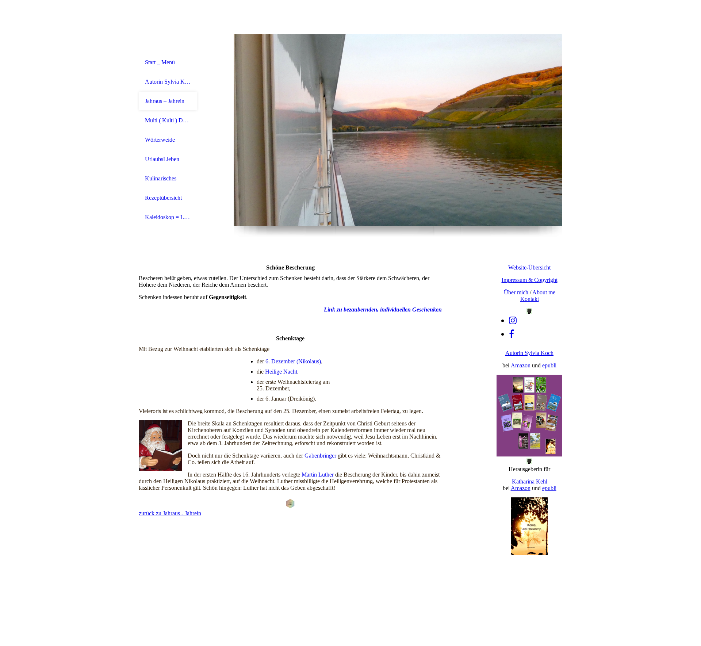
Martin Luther (318, 474)
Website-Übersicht (529, 267)
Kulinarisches (160, 178)
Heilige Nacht (281, 371)
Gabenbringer (320, 455)
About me (543, 292)
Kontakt (529, 299)
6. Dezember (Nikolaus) (293, 361)
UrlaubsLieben (162, 159)
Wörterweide (160, 140)
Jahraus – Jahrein (164, 101)
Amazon (520, 365)
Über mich (516, 292)
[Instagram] (513, 320)
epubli (549, 365)
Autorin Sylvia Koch (168, 82)
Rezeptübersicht (163, 198)
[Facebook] (511, 334)
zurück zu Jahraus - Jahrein (170, 513)
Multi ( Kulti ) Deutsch (168, 120)
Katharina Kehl (529, 481)
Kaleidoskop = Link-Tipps (168, 217)
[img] (398, 130)
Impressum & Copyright (530, 280)
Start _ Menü (160, 62)
